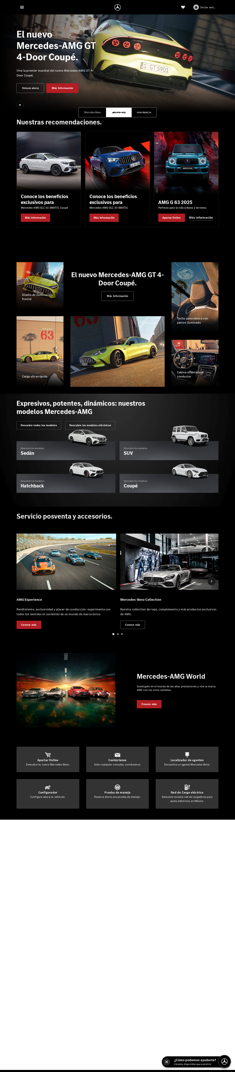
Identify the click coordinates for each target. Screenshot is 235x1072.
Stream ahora (30, 88)
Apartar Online (171, 217)
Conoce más (149, 704)
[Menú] (22, 7)
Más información (35, 217)
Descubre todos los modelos (39, 425)
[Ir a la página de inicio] (117, 7)
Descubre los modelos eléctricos (90, 425)
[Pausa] (20, 104)
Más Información (62, 88)
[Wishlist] (183, 7)
